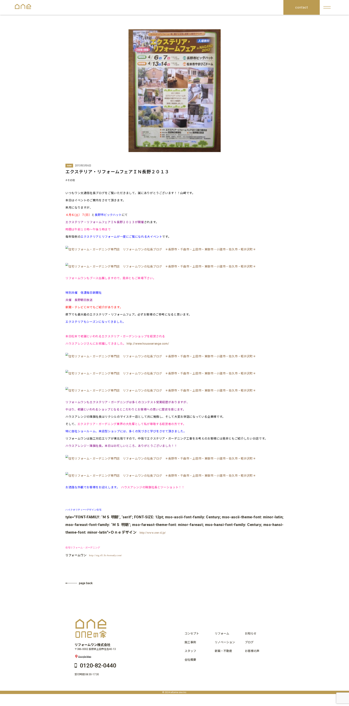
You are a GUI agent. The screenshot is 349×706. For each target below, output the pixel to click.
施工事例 (190, 642)
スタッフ (190, 651)
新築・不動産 (223, 651)
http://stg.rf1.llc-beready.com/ (105, 555)
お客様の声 (252, 651)
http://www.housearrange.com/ (148, 343)
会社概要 (190, 659)
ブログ (249, 642)
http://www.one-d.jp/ (153, 532)
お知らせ (250, 633)
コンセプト (191, 633)
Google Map (84, 656)
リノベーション (225, 642)
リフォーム (222, 633)
